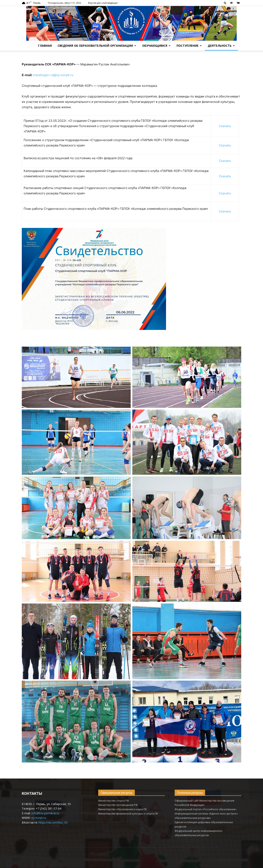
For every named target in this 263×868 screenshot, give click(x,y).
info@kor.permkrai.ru (45, 813)
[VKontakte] (238, 3)
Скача (223, 211)
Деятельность (220, 46)
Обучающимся (154, 46)
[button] (225, 2)
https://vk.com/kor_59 (53, 822)
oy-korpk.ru (38, 818)
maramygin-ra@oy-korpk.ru (53, 75)
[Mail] (231, 3)
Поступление (187, 46)
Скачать (225, 126)
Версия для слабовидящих (103, 2)
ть (229, 211)
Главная (45, 46)
